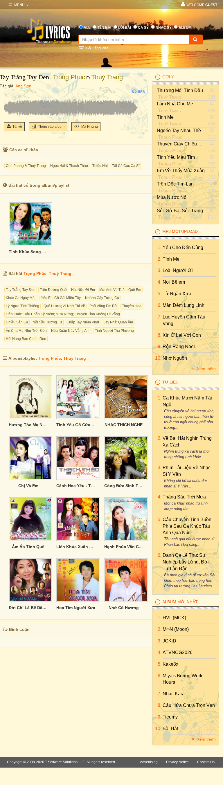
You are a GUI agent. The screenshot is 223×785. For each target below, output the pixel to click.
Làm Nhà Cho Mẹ (175, 103)
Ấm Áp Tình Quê (28, 546)
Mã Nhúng (89, 127)
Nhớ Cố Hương (124, 607)
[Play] (10, 92)
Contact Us (206, 762)
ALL (87, 28)
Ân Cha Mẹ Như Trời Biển (26, 331)
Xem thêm (206, 368)
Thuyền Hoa (131, 306)
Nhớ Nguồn (175, 358)
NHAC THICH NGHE (124, 424)
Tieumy (170, 716)
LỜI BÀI (124, 28)
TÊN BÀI (104, 28)
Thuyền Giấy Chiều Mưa (182, 143)
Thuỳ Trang (107, 77)
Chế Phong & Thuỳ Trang (26, 166)
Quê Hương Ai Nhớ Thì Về (64, 306)
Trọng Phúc (69, 77)
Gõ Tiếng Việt (96, 48)
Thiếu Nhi (100, 166)
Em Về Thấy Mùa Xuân (181, 170)
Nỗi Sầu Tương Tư (47, 322)
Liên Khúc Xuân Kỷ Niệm (75, 546)
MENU (19, 5)
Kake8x (170, 664)
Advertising (149, 762)
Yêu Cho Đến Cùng (183, 247)
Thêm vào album (50, 127)
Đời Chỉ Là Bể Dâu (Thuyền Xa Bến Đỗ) (28, 607)
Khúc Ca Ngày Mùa (21, 298)
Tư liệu (170, 382)
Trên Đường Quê (53, 290)
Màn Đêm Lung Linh (183, 305)
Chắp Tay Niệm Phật (82, 322)
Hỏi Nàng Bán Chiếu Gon (26, 339)
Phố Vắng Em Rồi (103, 306)
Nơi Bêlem (174, 282)
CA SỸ (143, 28)
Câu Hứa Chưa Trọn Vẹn (189, 705)
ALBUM (185, 28)
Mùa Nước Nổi (172, 197)
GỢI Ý (168, 77)
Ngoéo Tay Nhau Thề (179, 130)
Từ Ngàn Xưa (177, 293)
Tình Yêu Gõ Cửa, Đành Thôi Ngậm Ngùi (75, 424)
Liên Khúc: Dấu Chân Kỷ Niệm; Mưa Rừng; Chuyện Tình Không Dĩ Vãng (63, 314)
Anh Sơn (23, 86)
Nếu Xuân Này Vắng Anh (71, 331)
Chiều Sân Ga (17, 322)
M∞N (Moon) (176, 629)
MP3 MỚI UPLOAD (180, 231)
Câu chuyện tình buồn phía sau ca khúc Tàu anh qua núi (187, 526)
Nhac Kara (174, 693)
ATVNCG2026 (178, 652)
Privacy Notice (177, 762)
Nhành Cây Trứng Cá (102, 298)
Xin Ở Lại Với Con (182, 335)
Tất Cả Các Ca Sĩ (125, 166)
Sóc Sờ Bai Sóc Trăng (180, 210)
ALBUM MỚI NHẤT (180, 601)
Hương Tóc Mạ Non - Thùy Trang (28, 424)
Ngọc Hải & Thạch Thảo (69, 166)
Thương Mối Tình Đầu (180, 90)
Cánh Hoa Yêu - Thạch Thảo (75, 485)
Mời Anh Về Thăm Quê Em (120, 290)
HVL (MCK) (174, 617)
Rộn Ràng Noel (179, 346)
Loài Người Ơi (178, 270)
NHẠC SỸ (164, 28)
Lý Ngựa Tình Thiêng (22, 306)
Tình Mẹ (165, 117)
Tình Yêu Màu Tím (176, 157)
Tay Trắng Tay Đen (20, 290)
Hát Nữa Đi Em (83, 290)
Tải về (17, 127)
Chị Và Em (28, 485)
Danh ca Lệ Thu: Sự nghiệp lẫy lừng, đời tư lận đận (186, 562)
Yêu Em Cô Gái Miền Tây (61, 298)
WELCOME (201, 5)
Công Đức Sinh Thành (123, 485)
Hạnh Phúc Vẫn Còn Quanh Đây (123, 546)
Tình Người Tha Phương (114, 331)
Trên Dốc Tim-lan (175, 183)
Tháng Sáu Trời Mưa (184, 496)
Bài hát (170, 728)
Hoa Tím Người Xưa (75, 607)
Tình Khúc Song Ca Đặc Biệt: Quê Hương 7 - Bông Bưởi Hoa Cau (28, 251)
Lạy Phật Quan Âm (118, 322)
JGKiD (169, 640)
